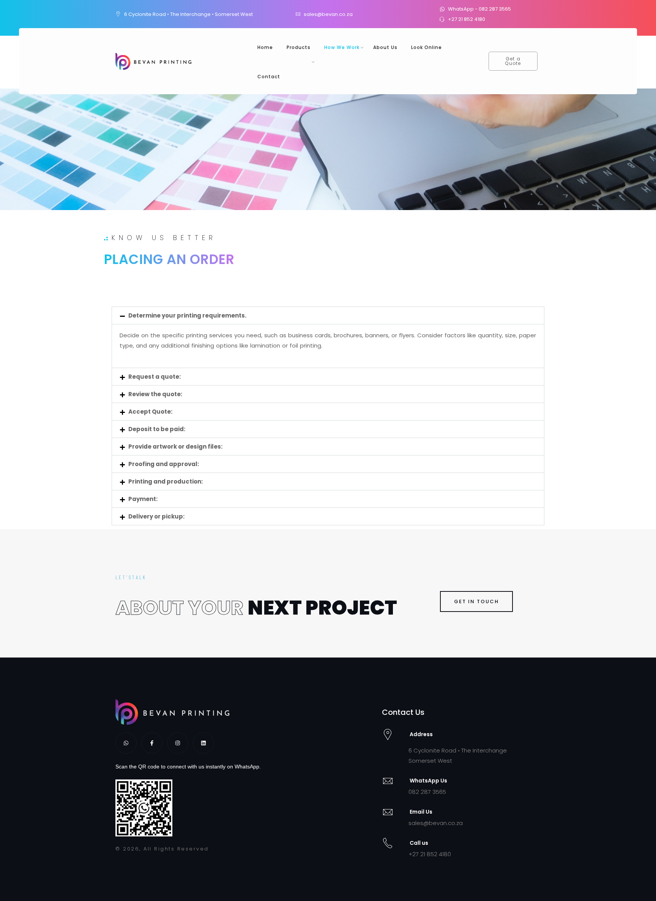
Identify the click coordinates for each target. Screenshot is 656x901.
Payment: (143, 499)
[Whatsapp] (126, 743)
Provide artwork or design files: (175, 446)
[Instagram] (177, 743)
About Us (385, 47)
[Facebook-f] (151, 743)
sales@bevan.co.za (435, 823)
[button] (328, 315)
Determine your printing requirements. (187, 315)
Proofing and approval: (163, 464)
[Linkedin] (203, 743)
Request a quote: (154, 377)
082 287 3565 (427, 792)
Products (299, 47)
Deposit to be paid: (156, 429)
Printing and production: (165, 481)
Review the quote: (155, 394)
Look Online (426, 47)
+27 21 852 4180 (429, 854)
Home (265, 47)
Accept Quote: (150, 412)
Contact (268, 76)
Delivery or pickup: (156, 516)
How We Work (342, 47)
